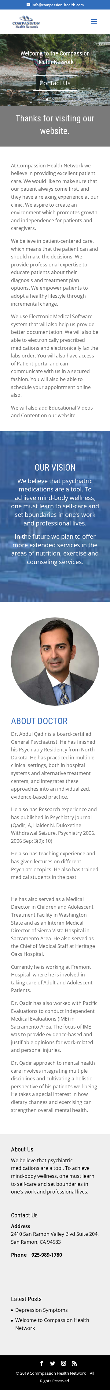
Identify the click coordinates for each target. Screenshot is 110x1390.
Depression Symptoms (41, 1310)
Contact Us (55, 83)
